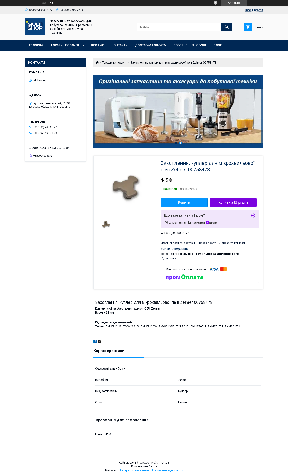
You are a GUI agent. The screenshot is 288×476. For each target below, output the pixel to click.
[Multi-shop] (35, 34)
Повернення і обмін (189, 45)
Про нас (97, 45)
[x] (99, 342)
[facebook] (95, 342)
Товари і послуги (65, 45)
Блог (218, 45)
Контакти (120, 45)
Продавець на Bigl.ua (144, 466)
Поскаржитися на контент (134, 470)
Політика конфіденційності (167, 470)
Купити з (225, 202)
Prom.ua (164, 462)
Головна (36, 45)
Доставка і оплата (150, 45)
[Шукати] (226, 27)
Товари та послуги (114, 62)
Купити (184, 202)
